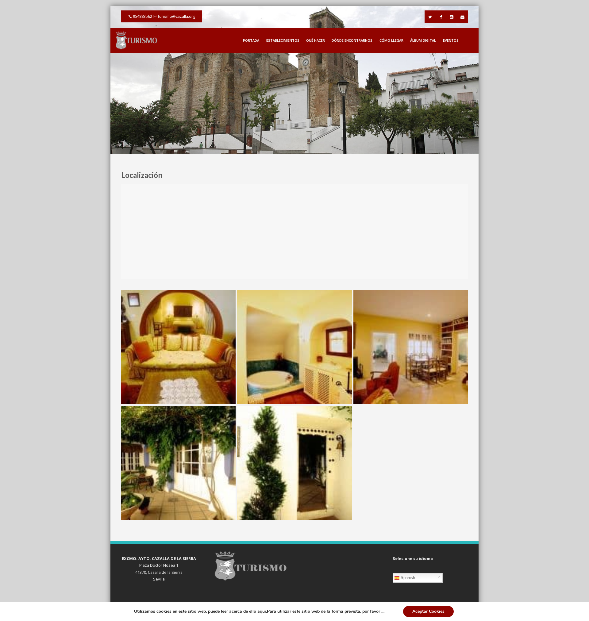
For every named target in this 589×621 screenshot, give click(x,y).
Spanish (407, 577)
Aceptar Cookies (428, 611)
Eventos (451, 40)
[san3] (178, 463)
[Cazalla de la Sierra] (136, 40)
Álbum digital (423, 40)
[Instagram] (451, 16)
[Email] (462, 16)
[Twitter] (430, 16)
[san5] (410, 347)
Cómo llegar (391, 40)
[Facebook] (440, 16)
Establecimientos (282, 40)
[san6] (294, 347)
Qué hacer (315, 40)
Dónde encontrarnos (352, 40)
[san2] (294, 463)
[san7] (178, 347)
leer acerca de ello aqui (243, 611)
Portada (251, 40)
